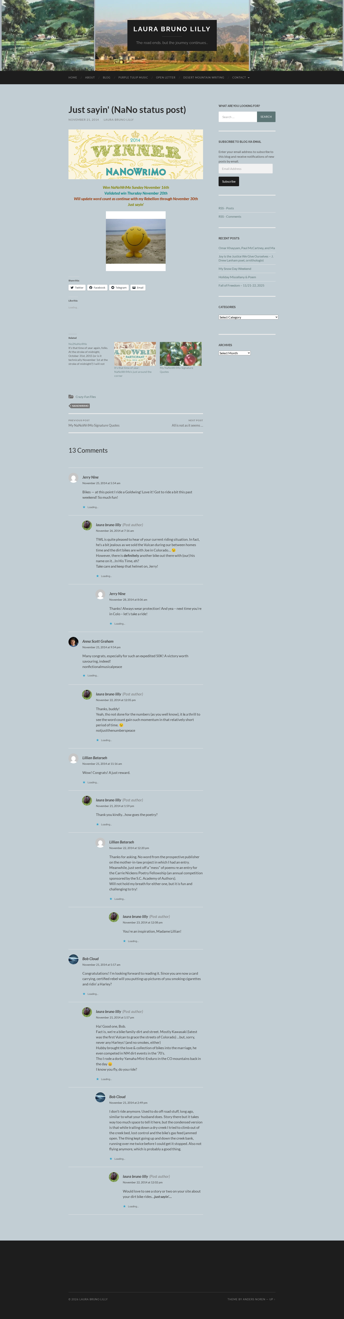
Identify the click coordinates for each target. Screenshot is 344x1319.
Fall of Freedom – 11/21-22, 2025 (241, 285)
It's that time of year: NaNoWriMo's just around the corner (132, 371)
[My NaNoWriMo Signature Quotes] (181, 354)
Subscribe (229, 181)
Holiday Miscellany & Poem (237, 277)
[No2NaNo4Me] (91, 354)
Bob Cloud (90, 958)
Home (72, 77)
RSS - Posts (226, 208)
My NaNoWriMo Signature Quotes (93, 423)
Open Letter (165, 77)
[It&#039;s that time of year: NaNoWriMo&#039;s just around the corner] (135, 354)
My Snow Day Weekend (235, 268)
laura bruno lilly (119, 119)
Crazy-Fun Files (86, 397)
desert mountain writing (203, 77)
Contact (239, 77)
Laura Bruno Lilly (172, 29)
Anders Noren (254, 1299)
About (90, 77)
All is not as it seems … (187, 423)
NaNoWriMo (80, 405)
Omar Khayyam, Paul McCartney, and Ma (247, 248)
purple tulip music (133, 77)
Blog (106, 77)
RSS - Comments (230, 216)
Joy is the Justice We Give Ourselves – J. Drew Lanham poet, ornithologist (246, 258)
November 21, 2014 (83, 119)
